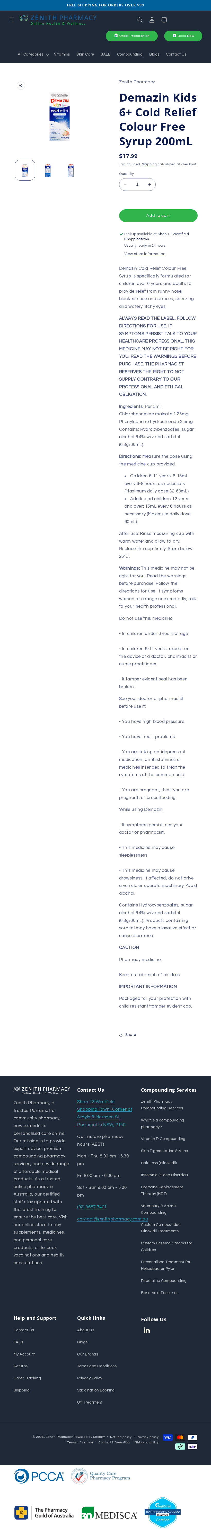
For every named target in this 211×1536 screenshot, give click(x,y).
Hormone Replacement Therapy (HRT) (162, 1190)
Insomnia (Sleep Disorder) (164, 1175)
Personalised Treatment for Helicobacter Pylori (165, 1265)
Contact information (114, 1442)
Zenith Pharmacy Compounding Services (162, 1105)
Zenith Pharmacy (60, 1436)
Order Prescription (134, 36)
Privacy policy (148, 1437)
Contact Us (24, 1330)
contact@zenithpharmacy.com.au (112, 1219)
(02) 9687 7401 (92, 1207)
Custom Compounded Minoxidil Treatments (161, 1228)
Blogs (82, 1342)
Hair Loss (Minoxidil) (159, 1163)
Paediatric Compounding (164, 1281)
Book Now (186, 36)
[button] (11, 20)
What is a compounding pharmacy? (162, 1123)
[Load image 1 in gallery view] (25, 170)
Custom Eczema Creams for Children (166, 1246)
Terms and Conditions (97, 1366)
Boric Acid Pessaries (160, 1293)
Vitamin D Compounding (163, 1139)
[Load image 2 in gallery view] (48, 170)
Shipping (149, 164)
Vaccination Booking (96, 1390)
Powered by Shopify (89, 1436)
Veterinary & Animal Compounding (159, 1209)
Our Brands (87, 1354)
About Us (85, 1330)
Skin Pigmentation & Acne (164, 1151)
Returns (21, 1366)
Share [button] (130, 1035)
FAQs (19, 1342)
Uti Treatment (89, 1402)
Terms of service (80, 1442)
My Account (24, 1354)
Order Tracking (27, 1378)
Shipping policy (147, 1442)
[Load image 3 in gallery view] (70, 170)
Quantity (126, 174)
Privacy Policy (89, 1378)
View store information (144, 254)
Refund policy (121, 1437)
